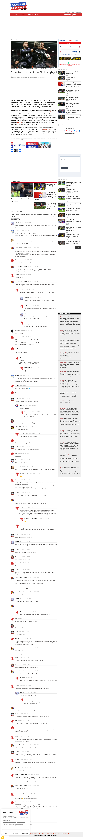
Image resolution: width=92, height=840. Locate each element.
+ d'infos (78, 247)
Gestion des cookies (57, 834)
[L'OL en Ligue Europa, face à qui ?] (61, 205)
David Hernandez (34, 77)
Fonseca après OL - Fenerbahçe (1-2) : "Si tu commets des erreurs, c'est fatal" (73, 117)
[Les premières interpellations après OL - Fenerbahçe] (61, 99)
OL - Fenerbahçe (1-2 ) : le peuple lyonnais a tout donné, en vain (73, 242)
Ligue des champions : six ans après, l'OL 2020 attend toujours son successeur (73, 104)
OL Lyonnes (38, 15)
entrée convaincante (47, 129)
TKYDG (23, 15)
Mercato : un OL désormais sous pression (73, 215)
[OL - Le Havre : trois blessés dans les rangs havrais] (22, 197)
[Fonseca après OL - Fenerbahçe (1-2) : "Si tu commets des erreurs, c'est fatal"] (61, 117)
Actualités (16, 15)
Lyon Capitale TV (65, 834)
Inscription (73, 12)
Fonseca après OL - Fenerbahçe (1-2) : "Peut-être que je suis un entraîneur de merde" (73, 228)
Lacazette (19, 122)
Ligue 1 (20, 211)
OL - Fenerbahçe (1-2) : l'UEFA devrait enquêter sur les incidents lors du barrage (73, 191)
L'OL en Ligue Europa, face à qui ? (73, 204)
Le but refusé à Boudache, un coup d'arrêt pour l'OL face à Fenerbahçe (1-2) (73, 183)
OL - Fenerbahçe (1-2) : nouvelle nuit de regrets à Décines (73, 209)
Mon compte (78, 12)
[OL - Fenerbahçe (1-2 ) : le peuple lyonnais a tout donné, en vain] (61, 243)
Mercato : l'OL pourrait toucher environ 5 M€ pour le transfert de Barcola (51, 205)
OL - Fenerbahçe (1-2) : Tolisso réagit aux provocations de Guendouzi (72, 236)
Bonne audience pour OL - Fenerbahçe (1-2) (51, 185)
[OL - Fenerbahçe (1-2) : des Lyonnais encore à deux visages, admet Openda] (61, 198)
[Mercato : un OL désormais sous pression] (61, 215)
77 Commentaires (43, 77)
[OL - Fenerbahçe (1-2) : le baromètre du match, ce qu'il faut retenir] (61, 221)
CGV (39, 834)
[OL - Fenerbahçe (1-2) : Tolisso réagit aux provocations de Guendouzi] (61, 235)
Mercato (30, 15)
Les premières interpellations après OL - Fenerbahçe (72, 98)
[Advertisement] (46, 28)
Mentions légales (33, 834)
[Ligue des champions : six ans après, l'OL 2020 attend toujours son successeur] (61, 104)
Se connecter (67, 12)
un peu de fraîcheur (51, 112)
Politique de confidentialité (46, 834)
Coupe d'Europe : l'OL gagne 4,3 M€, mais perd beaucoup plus (73, 111)
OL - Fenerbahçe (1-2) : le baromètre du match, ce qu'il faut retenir (73, 221)
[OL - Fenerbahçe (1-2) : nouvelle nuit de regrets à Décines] (61, 210)
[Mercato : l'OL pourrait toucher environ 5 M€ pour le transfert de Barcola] (40, 208)
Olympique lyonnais (24, 211)
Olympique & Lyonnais (70, 14)
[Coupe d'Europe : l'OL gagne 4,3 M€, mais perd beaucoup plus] (61, 111)
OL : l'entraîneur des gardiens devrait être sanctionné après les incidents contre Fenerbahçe (73, 84)
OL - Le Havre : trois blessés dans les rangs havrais (73, 72)
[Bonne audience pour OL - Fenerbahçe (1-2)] (40, 189)
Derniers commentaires (69, 133)
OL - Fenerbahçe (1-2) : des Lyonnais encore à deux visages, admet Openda (73, 198)
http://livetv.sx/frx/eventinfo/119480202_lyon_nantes (30, 363)
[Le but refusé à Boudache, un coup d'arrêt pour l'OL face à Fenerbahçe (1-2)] (61, 183)
